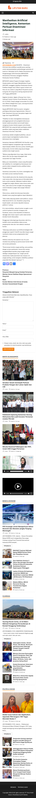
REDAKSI (13, 787)
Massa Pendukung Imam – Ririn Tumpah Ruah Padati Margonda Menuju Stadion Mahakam (7, 773)
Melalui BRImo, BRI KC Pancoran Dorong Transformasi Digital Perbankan (7, 585)
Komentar (6, 300)
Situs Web (6, 336)
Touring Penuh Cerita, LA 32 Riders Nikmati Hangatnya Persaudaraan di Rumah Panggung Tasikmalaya (16, 624)
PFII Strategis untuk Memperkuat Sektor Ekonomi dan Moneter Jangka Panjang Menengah (18, 529)
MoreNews (16, 794)
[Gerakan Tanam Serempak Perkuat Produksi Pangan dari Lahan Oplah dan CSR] (18, 370)
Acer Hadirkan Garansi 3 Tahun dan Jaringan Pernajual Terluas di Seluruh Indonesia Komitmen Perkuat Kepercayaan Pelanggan (7, 564)
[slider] (16, 471)
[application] (18, 464)
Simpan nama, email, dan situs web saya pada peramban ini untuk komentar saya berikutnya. (17, 344)
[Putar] (5, 471)
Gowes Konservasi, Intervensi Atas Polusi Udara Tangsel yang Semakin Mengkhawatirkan (7, 667)
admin (6, 34)
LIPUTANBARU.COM (9, 65)
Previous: (17, 273)
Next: (15, 282)
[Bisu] (28, 471)
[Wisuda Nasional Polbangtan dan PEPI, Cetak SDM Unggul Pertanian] (18, 434)
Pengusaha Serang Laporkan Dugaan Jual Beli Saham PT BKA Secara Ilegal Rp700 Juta (7, 741)
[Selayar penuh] (31, 471)
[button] (2, 13)
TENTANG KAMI (23, 787)
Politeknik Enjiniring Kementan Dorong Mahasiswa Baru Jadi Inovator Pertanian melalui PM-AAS (18, 417)
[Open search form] (33, 12)
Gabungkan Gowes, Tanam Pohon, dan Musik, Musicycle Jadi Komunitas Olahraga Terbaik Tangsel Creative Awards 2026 (7, 646)
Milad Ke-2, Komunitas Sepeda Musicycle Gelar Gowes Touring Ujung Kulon (7, 678)
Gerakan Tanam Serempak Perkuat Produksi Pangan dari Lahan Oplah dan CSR (17, 385)
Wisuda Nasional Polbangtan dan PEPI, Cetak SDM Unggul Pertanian (17, 448)
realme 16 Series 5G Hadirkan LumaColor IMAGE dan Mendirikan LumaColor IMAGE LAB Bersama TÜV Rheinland (7, 575)
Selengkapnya (8, 546)
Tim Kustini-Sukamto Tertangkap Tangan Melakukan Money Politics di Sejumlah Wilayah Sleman (7, 763)
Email (5, 330)
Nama (5, 323)
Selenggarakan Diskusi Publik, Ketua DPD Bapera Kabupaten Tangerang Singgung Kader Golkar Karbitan (7, 752)
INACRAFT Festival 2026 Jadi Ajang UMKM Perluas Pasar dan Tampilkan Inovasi (7, 553)
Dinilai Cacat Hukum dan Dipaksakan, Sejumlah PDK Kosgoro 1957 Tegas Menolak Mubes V (17, 717)
